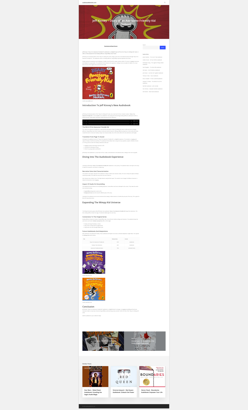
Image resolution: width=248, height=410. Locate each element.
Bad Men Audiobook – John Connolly (150, 86)
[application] (110, 121)
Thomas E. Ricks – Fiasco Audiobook (150, 75)
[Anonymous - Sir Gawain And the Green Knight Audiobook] (145, 341)
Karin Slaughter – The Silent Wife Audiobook (152, 67)
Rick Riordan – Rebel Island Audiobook (151, 91)
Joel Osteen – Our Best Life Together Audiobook (153, 73)
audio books (124, 16)
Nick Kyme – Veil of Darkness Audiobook (151, 70)
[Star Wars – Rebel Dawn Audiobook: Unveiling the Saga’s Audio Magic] (95, 381)
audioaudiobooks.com (89, 2)
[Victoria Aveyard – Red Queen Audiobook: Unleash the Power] (124, 381)
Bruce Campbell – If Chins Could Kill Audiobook (152, 78)
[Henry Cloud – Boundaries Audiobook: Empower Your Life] (152, 381)
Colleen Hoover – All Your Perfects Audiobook (152, 60)
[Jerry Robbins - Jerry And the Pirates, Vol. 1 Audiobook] (103, 341)
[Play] (84, 121)
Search (144, 44)
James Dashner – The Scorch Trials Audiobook (152, 57)
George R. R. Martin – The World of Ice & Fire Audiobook (152, 82)
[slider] (137, 120)
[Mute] (134, 121)
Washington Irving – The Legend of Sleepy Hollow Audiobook (153, 63)
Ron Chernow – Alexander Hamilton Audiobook (152, 88)
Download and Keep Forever (110, 46)
